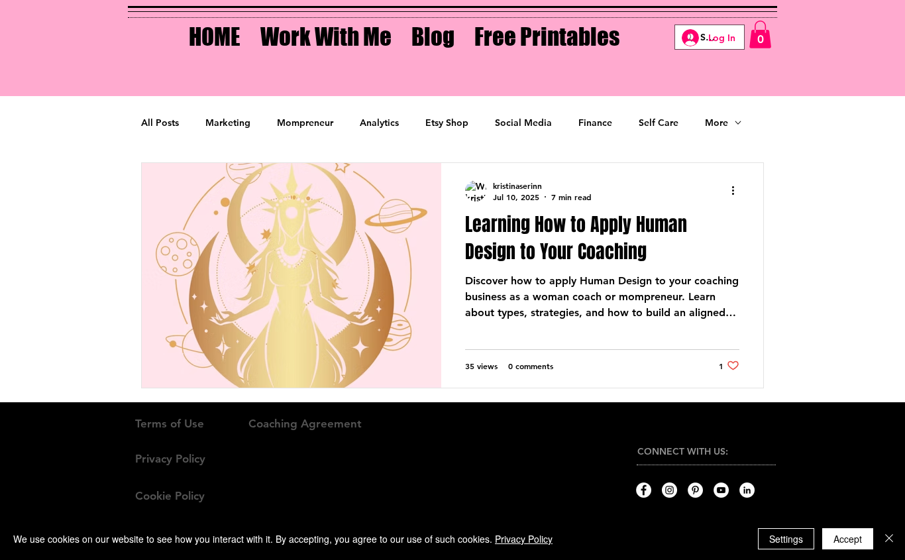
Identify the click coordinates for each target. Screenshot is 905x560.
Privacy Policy (524, 538)
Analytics (379, 123)
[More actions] (737, 191)
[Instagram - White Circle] (669, 490)
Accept (847, 538)
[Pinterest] (695, 490)
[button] (325, 27)
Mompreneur (305, 123)
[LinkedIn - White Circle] (747, 490)
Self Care (658, 123)
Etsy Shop (446, 123)
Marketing (227, 123)
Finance (595, 123)
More (716, 123)
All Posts (160, 123)
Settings (786, 538)
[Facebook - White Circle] (643, 490)
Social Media (523, 123)
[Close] (889, 538)
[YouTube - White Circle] (721, 490)
